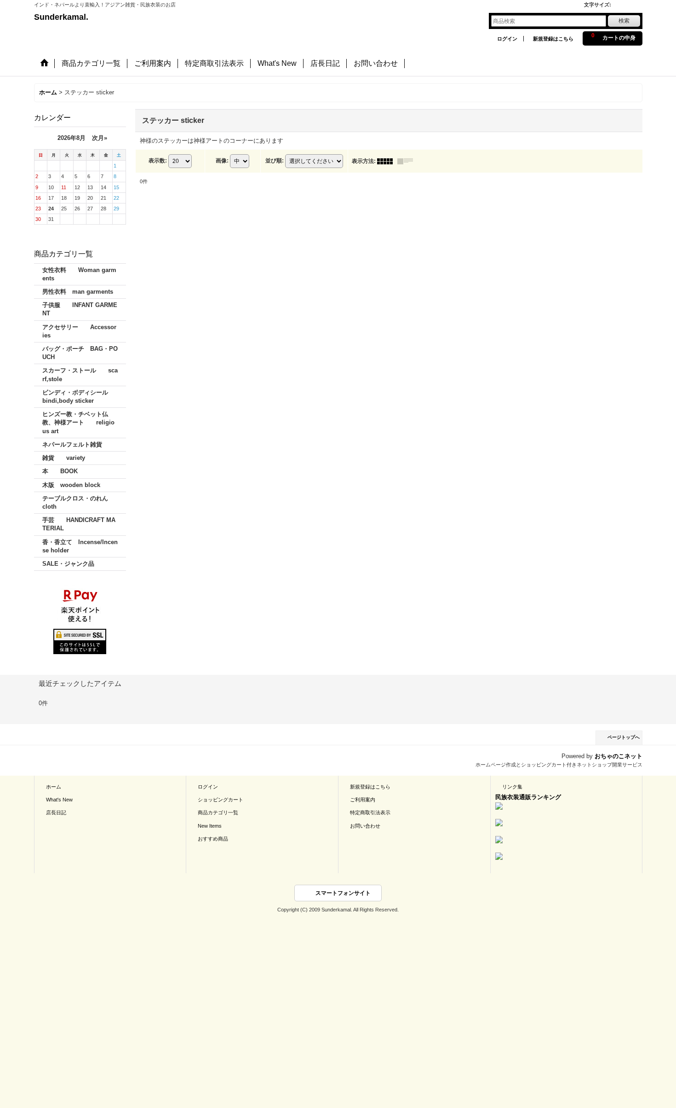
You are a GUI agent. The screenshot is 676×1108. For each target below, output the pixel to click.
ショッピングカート (220, 799)
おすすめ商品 (213, 838)
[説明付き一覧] (407, 161)
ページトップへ (623, 737)
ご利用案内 (362, 799)
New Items (210, 826)
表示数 (158, 160)
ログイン (507, 38)
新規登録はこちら (553, 38)
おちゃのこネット (618, 756)
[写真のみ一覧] (387, 161)
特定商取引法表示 (370, 812)
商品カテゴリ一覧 (218, 812)
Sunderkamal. (61, 17)
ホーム (53, 786)
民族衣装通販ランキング (528, 797)
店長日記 (56, 812)
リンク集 (512, 786)
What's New (59, 799)
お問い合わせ (365, 826)
